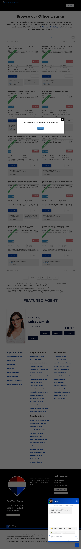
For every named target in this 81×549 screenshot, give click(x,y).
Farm (16, 37)
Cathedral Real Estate (36, 360)
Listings (33, 338)
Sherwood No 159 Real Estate (62, 392)
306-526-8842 (46, 218)
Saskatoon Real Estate (37, 449)
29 (50, 278)
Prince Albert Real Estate (37, 443)
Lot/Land (46, 37)
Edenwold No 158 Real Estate (62, 363)
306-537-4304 (12, 218)
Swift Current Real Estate (37, 452)
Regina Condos (10, 360)
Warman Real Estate (36, 455)
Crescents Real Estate (36, 366)
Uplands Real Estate (36, 405)
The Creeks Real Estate (37, 398)
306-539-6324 (12, 173)
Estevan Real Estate (36, 426)
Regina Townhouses (12, 376)
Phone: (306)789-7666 (13, 514)
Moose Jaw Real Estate (36, 433)
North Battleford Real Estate (38, 439)
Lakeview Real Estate (36, 385)
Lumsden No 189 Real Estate (62, 376)
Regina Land (10, 368)
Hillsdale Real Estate (36, 382)
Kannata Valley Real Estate (61, 366)
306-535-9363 (46, 83)
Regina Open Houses (12, 372)
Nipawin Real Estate (36, 436)
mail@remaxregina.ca (61, 493)
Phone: (30, 327)
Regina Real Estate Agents (14, 380)
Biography (57, 333)
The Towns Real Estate (37, 402)
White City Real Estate (60, 395)
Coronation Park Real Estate (38, 363)
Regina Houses (10, 364)
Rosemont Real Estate (36, 395)
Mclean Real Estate (59, 379)
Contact (69, 333)
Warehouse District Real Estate (39, 408)
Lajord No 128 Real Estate (61, 369)
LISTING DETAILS (12, 76)
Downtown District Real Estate (39, 369)
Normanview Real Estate (37, 389)
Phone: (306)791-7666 (61, 489)
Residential (39, 37)
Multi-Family (31, 37)
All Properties (9, 37)
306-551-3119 (12, 128)
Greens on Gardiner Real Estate (39, 376)
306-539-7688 (28, 218)
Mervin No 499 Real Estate (38, 430)
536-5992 (45, 173)
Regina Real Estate (35, 446)
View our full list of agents (51, 27)
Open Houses (53, 37)
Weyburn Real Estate (36, 459)
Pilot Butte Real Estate (60, 385)
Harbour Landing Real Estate (38, 379)
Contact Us (70, 5)
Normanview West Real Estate (39, 392)
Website (45, 333)
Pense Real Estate (59, 382)
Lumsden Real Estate (60, 373)
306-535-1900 (12, 83)
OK (40, 128)
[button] (70, 5)
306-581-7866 (46, 262)
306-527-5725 (28, 83)
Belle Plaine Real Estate (61, 360)
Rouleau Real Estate (59, 389)
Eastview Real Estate (36, 373)
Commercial (23, 37)
